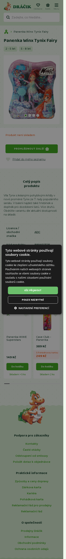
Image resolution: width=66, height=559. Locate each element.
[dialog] (32, 279)
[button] (31, 308)
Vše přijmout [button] (33, 290)
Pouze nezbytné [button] (33, 299)
